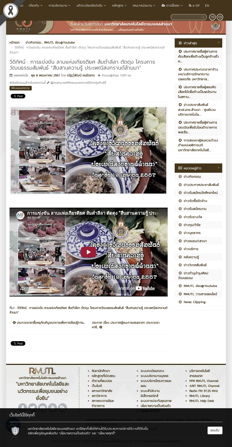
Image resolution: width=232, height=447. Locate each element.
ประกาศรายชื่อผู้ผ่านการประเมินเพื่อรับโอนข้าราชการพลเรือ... (197, 127)
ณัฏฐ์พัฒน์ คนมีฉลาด (81, 75)
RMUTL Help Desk (201, 400)
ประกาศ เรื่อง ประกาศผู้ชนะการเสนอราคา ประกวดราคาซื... (126, 325)
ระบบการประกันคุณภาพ (156, 400)
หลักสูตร (117, 5)
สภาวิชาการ (99, 396)
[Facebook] (22, 407)
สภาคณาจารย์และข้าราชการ (103, 403)
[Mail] (42, 407)
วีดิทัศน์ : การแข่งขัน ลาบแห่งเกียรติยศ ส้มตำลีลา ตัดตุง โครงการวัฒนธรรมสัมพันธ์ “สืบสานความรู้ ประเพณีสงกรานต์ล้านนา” (88, 310)
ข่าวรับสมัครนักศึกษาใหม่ (200, 192)
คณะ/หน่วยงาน (142, 5)
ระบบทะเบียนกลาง (152, 371)
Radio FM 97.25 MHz (203, 391)
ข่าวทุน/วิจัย (191, 224)
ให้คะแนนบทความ (21, 88)
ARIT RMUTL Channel (204, 386)
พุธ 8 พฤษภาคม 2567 (45, 75)
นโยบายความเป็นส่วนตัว (156, 405)
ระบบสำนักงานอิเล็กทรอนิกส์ (150, 393)
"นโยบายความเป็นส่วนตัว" (75, 433)
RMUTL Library (199, 396)
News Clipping (193, 301)
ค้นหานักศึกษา (101, 371)
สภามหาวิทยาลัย (102, 391)
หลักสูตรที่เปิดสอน (103, 376)
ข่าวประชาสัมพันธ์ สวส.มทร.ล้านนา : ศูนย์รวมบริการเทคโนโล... (197, 109)
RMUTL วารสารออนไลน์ (199, 293)
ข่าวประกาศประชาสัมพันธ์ (200, 184)
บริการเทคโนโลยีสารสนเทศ (199, 373)
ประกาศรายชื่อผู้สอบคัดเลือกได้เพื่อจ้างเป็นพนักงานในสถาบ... (197, 91)
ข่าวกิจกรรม (191, 176)
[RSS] (62, 407)
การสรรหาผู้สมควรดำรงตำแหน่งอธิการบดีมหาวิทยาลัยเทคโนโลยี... (198, 145)
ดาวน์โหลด (172, 5)
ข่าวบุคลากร (191, 232)
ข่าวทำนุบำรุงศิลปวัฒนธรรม (193, 275)
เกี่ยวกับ (34, 5)
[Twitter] (32, 407)
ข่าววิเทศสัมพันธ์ (194, 264)
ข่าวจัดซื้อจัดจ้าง (194, 200)
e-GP (195, 5)
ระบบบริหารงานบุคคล (154, 376)
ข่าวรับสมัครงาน (194, 208)
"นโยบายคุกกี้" (107, 433)
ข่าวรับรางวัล (192, 216)
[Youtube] (52, 407)
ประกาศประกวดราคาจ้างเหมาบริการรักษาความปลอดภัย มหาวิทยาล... (198, 74)
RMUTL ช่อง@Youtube (199, 285)
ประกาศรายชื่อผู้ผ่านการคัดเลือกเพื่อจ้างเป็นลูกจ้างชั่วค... (198, 56)
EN (207, 5)
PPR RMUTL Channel (203, 381)
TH (212, 17)
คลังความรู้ (190, 257)
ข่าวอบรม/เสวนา (194, 240)
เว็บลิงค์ (97, 386)
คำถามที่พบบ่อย (102, 381)
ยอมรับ (215, 430)
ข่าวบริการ (190, 248)
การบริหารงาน (58, 5)
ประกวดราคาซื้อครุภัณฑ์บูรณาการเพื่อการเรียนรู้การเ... (50, 323)
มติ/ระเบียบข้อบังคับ (90, 5)
